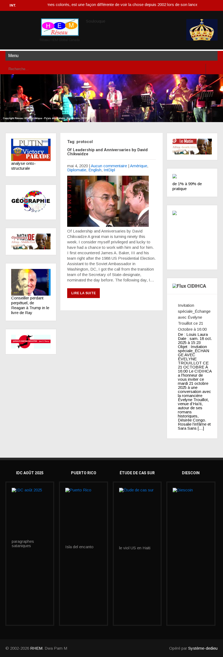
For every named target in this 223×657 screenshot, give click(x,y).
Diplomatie (76, 170)
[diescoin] (191, 500)
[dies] (31, 342)
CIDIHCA (196, 286)
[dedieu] (192, 177)
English (94, 170)
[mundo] (31, 242)
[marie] (137, 517)
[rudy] (31, 282)
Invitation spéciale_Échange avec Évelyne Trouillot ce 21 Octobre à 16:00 (194, 317)
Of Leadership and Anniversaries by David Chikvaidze (107, 151)
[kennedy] (31, 150)
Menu (13, 55)
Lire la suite (83, 293)
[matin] (192, 147)
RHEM (36, 648)
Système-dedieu (203, 648)
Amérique (138, 165)
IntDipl (109, 170)
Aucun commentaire (109, 165)
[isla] (83, 516)
